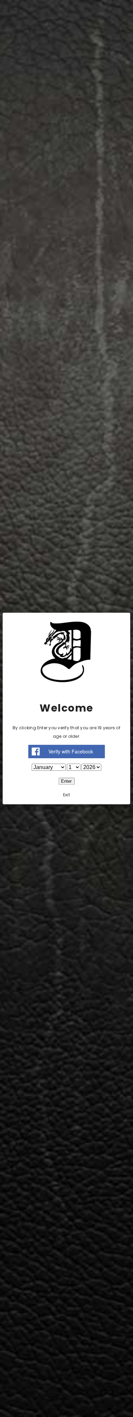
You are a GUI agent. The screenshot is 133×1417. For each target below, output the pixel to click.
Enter (66, 781)
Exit (66, 795)
